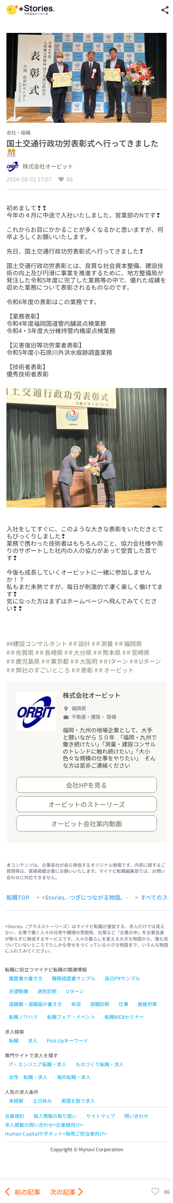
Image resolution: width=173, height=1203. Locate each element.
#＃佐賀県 (20, 652)
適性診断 (47, 991)
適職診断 (99, 1003)
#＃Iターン (113, 661)
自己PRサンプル (122, 978)
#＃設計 (79, 643)
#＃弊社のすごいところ (38, 670)
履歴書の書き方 (26, 978)
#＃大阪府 (84, 661)
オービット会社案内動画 (86, 823)
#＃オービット (114, 670)
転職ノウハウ (23, 1016)
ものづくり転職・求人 (100, 1064)
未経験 (16, 1100)
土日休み (42, 1100)
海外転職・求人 (74, 1076)
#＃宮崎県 (136, 652)
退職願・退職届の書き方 (35, 1003)
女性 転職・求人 (28, 1076)
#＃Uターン (145, 661)
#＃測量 (102, 643)
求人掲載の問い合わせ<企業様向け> (44, 1124)
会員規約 (14, 1115)
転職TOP (17, 897)
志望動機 (18, 991)
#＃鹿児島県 (23, 661)
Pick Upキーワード (67, 1040)
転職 (14, 1040)
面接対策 (147, 1003)
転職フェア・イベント (71, 1016)
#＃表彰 (82, 670)
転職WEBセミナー (124, 1016)
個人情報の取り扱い (55, 1115)
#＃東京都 (55, 661)
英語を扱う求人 (78, 1100)
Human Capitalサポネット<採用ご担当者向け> (56, 1133)
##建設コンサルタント (36, 643)
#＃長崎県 (49, 652)
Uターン (75, 991)
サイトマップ (100, 1115)
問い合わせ (136, 1115)
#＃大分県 (78, 652)
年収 (76, 1003)
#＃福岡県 (128, 643)
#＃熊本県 (107, 652)
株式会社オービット (48, 166)
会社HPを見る (86, 785)
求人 (32, 1040)
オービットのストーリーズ (86, 804)
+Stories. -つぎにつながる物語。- (85, 897)
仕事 (123, 1003)
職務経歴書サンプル (73, 978)
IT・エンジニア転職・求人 (37, 1064)
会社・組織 (18, 132)
